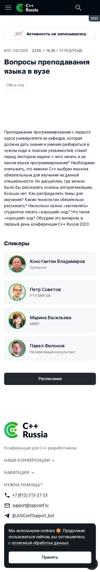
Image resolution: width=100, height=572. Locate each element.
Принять (50, 557)
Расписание (50, 378)
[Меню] (8, 8)
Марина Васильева (50, 317)
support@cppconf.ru (30, 505)
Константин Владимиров (57, 261)
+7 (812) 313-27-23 (30, 495)
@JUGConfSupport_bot (33, 515)
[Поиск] (78, 8)
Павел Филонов (47, 345)
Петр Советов (45, 289)
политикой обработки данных (40, 543)
